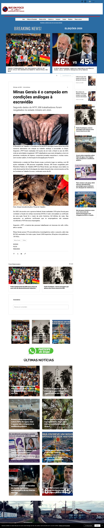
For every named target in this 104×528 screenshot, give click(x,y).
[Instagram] (85, 1)
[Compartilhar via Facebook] (14, 253)
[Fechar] (102, 525)
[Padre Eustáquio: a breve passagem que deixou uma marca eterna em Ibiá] (57, 275)
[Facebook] (82, 1)
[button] (56, 75)
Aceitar (97, 525)
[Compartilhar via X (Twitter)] (17, 253)
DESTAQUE (15, 244)
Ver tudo (71, 263)
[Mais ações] (67, 87)
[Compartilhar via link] (25, 253)
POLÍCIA (15, 246)
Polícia (24, 240)
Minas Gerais (17, 240)
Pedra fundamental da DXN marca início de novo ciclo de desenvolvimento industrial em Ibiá (23, 287)
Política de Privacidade (64, 525)
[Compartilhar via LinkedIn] (21, 253)
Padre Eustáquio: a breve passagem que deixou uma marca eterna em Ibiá (56, 287)
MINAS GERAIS (16, 248)
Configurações (88, 525)
